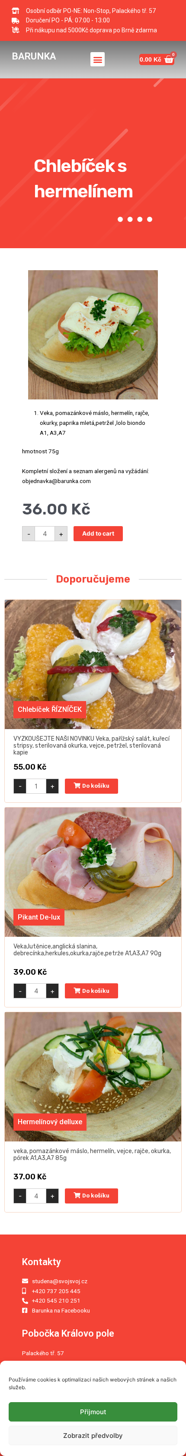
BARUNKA (34, 56)
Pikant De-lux (39, 917)
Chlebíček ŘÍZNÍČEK (50, 709)
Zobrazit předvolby (93, 1435)
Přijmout (93, 1412)
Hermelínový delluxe (50, 1122)
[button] (97, 59)
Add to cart (98, 533)
